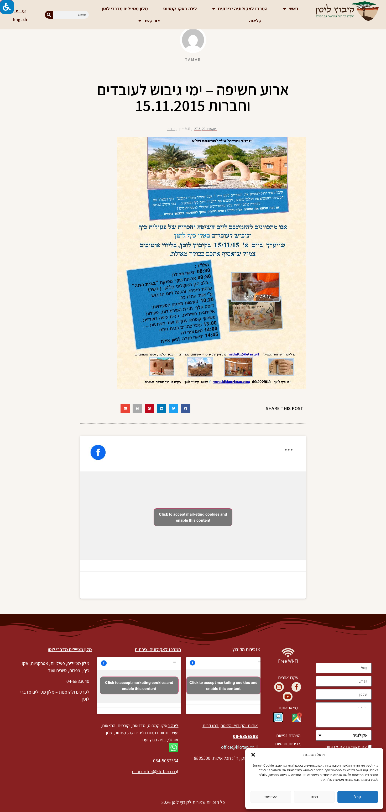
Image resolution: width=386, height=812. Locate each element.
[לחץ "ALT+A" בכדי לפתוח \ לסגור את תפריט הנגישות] (7, 7)
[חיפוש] (49, 15)
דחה (314, 796)
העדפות (271, 796)
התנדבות (210, 725)
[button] (253, 754)
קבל (357, 796)
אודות (252, 725)
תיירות (171, 129)
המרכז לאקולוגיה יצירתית (243, 9)
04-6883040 (77, 681)
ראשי (293, 9)
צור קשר (152, 21)
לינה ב (173, 725)
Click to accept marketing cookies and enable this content (193, 517)
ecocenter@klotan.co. (154, 771)
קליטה (255, 21)
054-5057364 (165, 761)
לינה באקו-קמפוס (180, 9)
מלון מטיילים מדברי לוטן (125, 9)
